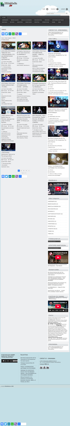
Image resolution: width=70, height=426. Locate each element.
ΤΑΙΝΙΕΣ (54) (51, 231)
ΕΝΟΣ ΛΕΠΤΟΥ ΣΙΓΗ (5, 133)
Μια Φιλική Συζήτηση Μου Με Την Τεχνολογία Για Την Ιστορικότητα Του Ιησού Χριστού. (57, 140)
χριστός (49, 340)
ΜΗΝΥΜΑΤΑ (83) (52, 216)
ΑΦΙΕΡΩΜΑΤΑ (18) (52, 201)
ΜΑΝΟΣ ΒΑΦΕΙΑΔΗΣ (36, 134)
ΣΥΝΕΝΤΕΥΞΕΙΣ (45, 22)
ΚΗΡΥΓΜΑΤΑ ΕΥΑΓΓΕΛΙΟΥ (58, 20)
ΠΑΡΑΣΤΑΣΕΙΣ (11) (52, 223)
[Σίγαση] (63, 310)
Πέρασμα (50, 334)
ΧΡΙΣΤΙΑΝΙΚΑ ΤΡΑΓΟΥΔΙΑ (37, 70)
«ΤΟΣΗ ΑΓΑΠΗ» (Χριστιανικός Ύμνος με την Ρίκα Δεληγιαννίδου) (8, 154)
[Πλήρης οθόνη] (66, 310)
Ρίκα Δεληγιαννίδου (7, 163)
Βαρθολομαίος (51, 321)
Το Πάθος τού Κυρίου (57, 173)
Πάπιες (65, 333)
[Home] (8, 7)
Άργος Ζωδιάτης (35, 131)
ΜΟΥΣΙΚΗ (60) (51, 218)
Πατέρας (26, 137)
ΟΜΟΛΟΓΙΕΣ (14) (52, 221)
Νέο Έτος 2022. (63, 331)
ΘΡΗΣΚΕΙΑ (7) (51, 211)
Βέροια (65, 320)
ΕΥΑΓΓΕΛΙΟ (54, 323)
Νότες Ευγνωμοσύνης (37, 136)
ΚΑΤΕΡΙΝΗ (50, 93)
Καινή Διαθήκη (58, 329)
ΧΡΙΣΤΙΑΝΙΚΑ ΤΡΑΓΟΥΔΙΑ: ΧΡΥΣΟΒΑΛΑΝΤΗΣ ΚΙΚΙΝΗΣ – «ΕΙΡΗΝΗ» (24, 85)
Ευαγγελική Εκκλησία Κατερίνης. (23, 96)
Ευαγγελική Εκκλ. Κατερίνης (55, 62)
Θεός (18, 136)
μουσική (64, 339)
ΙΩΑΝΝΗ (64, 325)
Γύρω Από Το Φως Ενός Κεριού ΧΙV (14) (58, 90)
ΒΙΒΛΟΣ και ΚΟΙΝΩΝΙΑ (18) (54, 206)
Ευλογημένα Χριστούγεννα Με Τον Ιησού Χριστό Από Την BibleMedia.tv (23, 52)
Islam (54, 318)
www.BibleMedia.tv (52, 320)
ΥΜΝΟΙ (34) (50, 233)
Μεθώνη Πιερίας (64, 330)
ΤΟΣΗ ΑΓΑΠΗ (4, 165)
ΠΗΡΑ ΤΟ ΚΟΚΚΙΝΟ (40, 68)
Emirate (49, 317)
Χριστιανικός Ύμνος (5, 166)
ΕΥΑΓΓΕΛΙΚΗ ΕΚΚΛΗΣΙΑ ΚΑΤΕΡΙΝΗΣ (56, 92)
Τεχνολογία (55, 151)
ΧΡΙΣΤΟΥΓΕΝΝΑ (55, 338)
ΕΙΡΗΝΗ (20, 94)
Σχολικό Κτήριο (24, 97)
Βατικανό (56, 321)
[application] (58, 306)
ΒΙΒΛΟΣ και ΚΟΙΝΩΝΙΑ (26, 20)
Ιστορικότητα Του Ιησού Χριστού (59, 149)
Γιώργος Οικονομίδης (7, 61)
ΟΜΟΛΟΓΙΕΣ (20, 22)
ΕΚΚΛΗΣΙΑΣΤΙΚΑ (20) (53, 209)
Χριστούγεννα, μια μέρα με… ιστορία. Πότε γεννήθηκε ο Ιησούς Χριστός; (56, 291)
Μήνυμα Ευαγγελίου (24, 136)
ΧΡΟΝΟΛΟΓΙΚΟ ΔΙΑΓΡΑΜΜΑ (54, 175)
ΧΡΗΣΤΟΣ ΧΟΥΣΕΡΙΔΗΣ (60, 64)
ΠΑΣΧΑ (51, 173)
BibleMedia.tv (21, 63)
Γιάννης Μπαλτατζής (62, 321)
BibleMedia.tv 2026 (9, 386)
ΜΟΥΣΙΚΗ (12, 22)
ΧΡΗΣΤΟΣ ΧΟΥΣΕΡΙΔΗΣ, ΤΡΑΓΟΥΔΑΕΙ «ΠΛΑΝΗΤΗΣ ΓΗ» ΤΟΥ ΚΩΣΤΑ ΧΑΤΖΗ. (57, 55)
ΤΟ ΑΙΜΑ (3, 102)
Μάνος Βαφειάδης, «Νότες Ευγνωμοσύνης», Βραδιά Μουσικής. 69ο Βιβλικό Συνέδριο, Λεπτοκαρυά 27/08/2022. (39, 119)
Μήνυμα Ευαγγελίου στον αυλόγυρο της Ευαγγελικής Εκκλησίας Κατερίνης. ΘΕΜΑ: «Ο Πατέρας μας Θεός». (23, 119)
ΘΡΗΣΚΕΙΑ (47, 20)
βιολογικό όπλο (59, 339)
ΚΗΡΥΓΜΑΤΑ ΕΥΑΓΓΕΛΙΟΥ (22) (55, 213)
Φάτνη (56, 336)
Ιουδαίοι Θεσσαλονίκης (59, 327)
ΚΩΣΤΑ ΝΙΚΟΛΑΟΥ (64, 120)
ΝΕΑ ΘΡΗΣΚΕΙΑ (56, 331)
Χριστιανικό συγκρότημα (6, 71)
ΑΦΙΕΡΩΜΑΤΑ (5, 20)
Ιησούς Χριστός (20, 65)
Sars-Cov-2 (58, 318)
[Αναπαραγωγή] (50, 310)
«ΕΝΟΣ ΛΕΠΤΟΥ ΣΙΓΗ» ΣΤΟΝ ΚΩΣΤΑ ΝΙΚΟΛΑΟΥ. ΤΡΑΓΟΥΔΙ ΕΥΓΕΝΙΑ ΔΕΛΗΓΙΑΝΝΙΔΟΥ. (57, 111)
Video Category (8, 38)
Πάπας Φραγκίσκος (59, 333)
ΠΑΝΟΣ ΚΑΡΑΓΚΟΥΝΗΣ (6, 100)
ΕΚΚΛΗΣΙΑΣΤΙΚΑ (38, 20)
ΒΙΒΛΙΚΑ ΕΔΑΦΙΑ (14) (53, 204)
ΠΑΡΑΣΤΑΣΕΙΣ (28, 22)
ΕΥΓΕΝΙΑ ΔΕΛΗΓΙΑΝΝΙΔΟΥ (53, 120)
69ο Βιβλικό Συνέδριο (38, 129)
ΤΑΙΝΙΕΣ (53, 22)
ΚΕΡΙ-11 (34, 68)
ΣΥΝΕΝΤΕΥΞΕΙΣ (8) (52, 228)
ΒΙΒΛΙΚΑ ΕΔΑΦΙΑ (15, 20)
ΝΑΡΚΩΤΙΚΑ (50, 331)
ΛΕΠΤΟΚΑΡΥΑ (43, 133)
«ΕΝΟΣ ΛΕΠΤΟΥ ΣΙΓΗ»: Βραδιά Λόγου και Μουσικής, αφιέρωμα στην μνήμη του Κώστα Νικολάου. (7, 119)
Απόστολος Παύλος (60, 320)
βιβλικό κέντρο (43, 131)
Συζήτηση (50, 151)
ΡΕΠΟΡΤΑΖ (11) (51, 226)
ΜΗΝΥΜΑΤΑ (4, 22)
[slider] (15, 360)
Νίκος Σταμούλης (20, 137)
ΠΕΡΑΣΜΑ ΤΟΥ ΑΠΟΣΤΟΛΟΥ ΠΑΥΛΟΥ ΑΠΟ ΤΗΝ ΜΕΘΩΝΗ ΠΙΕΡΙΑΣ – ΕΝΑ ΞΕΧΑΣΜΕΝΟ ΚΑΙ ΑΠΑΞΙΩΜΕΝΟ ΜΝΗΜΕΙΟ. (57, 278)
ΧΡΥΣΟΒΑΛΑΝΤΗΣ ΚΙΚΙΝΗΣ (38, 71)
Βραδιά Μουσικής (36, 133)
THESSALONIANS (7, 67)
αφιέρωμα (5, 131)
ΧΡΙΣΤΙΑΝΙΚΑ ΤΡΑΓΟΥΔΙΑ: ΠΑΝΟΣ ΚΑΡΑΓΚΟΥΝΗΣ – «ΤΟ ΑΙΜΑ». (8, 85)
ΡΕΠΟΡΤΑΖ (36, 22)
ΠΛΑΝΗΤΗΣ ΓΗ (51, 64)
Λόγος (62, 329)
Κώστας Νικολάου (5, 137)
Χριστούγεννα (26, 65)
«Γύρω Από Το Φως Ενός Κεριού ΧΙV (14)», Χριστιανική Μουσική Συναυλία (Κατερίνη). (57, 83)
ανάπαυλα (54, 339)
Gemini (51, 149)
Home (4, 17)
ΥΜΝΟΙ (59, 22)
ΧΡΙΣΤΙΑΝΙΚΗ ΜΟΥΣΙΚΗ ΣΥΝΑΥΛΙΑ (55, 66)
